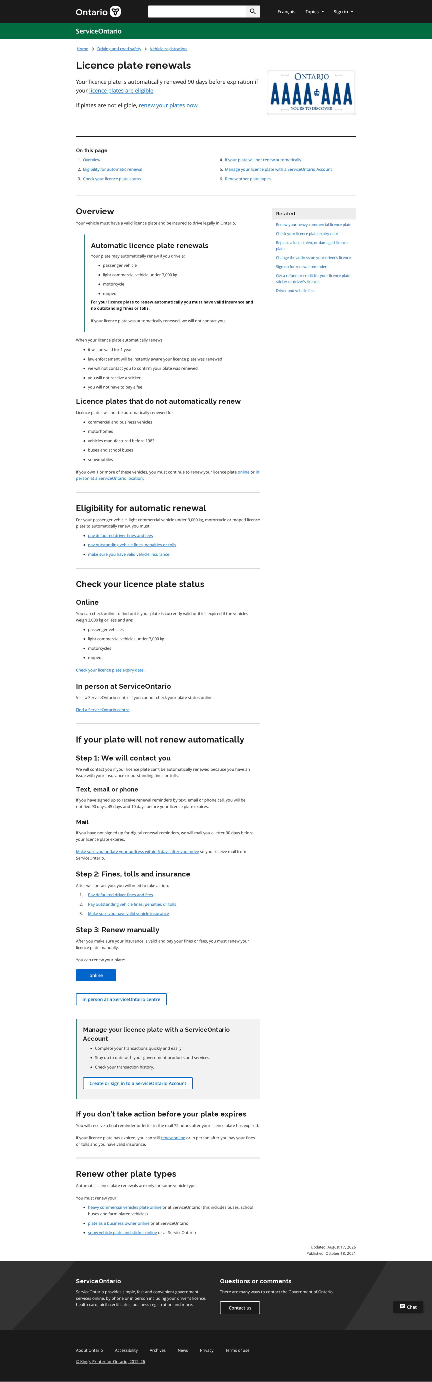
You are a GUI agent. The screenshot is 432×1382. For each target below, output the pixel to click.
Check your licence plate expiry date (307, 233)
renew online (173, 1137)
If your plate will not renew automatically (263, 159)
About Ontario (89, 1350)
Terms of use (238, 1350)
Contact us (240, 1308)
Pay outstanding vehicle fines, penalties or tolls (132, 904)
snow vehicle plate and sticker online (122, 1232)
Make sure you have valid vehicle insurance (128, 913)
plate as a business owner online (119, 1223)
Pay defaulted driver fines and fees (120, 895)
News (183, 1350)
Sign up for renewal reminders (302, 266)
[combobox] (204, 11)
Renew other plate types (248, 179)
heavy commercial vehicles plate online (125, 1207)
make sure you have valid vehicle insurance (128, 554)
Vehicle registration (168, 49)
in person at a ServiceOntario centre (121, 999)
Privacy (207, 1350)
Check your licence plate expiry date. (110, 670)
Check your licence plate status (112, 179)
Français (287, 11)
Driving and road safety (119, 49)
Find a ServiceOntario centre (103, 709)
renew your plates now (168, 105)
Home (82, 49)
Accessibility (126, 1350)
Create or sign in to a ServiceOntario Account (138, 1083)
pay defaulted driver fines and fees (120, 535)
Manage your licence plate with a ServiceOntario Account (278, 169)
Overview (91, 159)
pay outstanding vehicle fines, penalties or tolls (132, 545)
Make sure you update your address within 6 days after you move (137, 851)
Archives (158, 1350)
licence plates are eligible (121, 90)
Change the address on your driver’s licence (313, 257)
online (244, 472)
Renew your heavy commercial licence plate (313, 224)
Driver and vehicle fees (295, 290)
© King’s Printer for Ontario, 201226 (110, 1361)
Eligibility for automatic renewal (112, 169)
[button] (253, 12)
